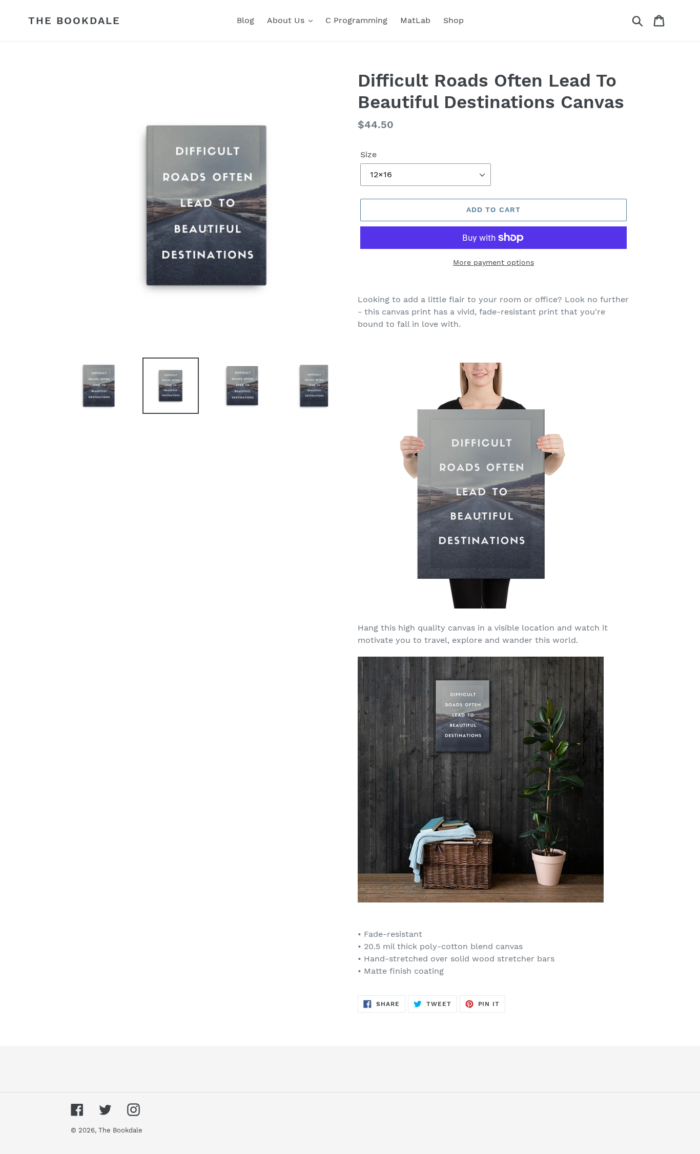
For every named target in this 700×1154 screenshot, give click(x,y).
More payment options (493, 262)
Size (368, 154)
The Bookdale (74, 20)
